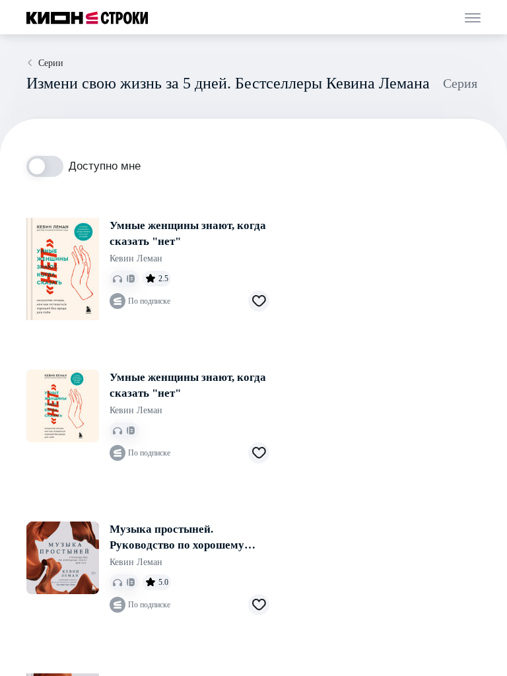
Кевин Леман (136, 258)
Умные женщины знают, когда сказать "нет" (188, 233)
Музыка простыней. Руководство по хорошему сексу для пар (177, 538)
